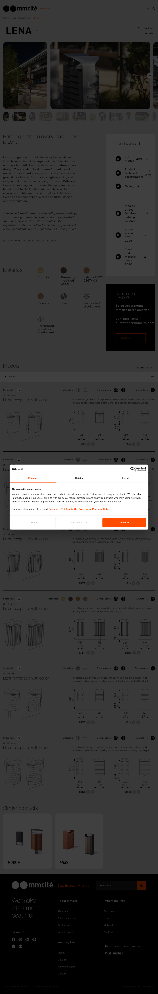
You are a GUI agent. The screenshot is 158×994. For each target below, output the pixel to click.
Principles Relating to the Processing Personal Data (78, 509)
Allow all (124, 522)
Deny (34, 522)
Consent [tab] (32, 478)
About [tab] (125, 478)
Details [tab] (79, 478)
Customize (77, 522)
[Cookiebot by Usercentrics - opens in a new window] (132, 469)
